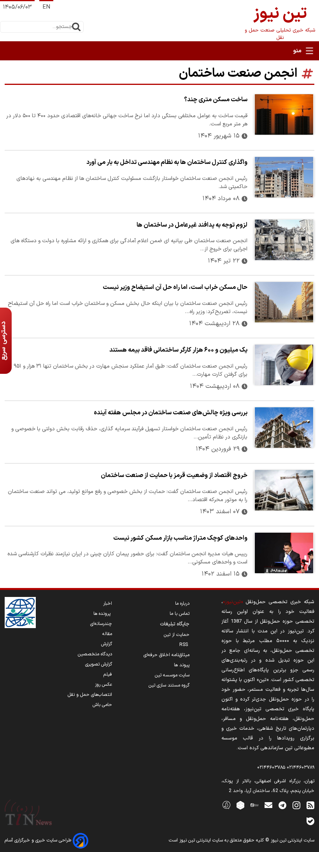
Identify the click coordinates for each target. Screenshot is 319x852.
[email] (268, 805)
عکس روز (103, 684)
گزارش (106, 644)
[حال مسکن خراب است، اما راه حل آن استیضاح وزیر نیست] (284, 302)
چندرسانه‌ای (101, 623)
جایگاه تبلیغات (174, 624)
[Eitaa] (254, 805)
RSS (184, 644)
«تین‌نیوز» (233, 602)
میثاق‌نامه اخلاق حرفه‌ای (166, 654)
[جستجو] (76, 27)
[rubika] (240, 805)
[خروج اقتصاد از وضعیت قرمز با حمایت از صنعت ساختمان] (284, 490)
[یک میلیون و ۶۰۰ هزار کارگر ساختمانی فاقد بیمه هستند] (284, 365)
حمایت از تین (176, 634)
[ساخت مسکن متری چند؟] (284, 114)
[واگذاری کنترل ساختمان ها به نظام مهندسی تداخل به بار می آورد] (284, 177)
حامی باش (102, 704)
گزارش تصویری (98, 664)
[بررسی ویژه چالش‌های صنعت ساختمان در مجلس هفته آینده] (284, 427)
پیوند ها (181, 665)
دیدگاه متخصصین (95, 654)
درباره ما (182, 603)
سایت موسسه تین (172, 675)
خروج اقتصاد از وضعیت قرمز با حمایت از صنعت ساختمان (174, 475)
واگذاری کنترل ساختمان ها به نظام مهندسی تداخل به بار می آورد (166, 162)
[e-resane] (20, 612)
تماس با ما (179, 613)
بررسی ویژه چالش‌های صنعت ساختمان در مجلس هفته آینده (170, 412)
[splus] (226, 805)
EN (46, 7)
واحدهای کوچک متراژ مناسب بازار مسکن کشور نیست (180, 538)
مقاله (107, 633)
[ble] (310, 821)
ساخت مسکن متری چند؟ (215, 99)
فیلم (107, 674)
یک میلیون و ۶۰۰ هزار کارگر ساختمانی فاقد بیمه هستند (178, 350)
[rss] (310, 805)
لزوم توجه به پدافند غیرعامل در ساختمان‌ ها (192, 225)
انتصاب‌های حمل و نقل (90, 694)
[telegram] (282, 805)
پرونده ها (102, 613)
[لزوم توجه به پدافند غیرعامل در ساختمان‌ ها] (284, 240)
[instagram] (296, 805)
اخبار (107, 603)
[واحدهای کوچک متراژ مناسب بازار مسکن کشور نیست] (284, 553)
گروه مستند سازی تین (169, 685)
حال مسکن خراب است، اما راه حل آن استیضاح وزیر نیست (175, 287)
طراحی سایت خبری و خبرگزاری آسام (39, 840)
